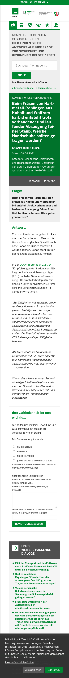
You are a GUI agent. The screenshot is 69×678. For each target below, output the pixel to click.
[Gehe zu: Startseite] (28, 13)
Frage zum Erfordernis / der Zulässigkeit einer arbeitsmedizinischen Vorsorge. (32, 605)
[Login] (56, 25)
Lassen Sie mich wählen (19, 662)
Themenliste (45, 88)
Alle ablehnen (33, 670)
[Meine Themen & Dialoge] (47, 25)
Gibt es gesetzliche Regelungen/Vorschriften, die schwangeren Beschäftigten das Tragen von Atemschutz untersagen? (35, 579)
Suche (22, 75)
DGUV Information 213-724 (36, 264)
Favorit (37, 180)
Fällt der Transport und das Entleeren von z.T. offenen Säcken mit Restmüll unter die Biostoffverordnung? (36, 566)
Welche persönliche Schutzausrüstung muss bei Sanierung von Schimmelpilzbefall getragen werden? (34, 593)
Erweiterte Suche (24, 88)
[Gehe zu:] (13, 25)
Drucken (49, 180)
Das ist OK (54, 670)
